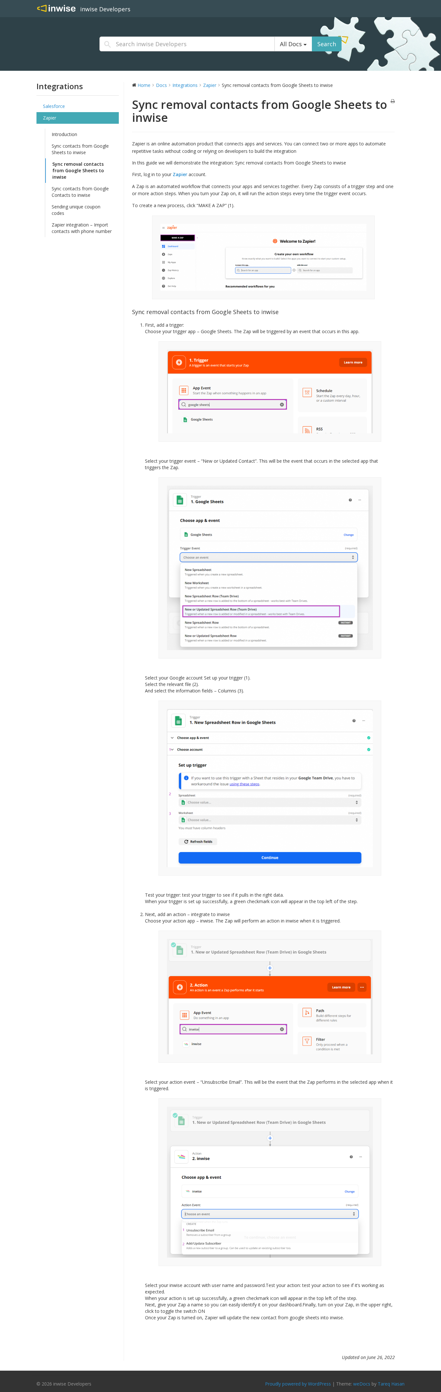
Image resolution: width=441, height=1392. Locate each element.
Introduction (64, 134)
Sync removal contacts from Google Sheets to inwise (78, 170)
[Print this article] (393, 101)
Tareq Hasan (391, 1384)
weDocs (361, 1384)
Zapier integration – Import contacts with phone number (82, 228)
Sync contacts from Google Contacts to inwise (80, 191)
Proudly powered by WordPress (298, 1384)
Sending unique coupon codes (76, 210)
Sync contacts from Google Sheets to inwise (80, 149)
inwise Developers (105, 9)
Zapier (49, 118)
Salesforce (54, 106)
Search (326, 44)
